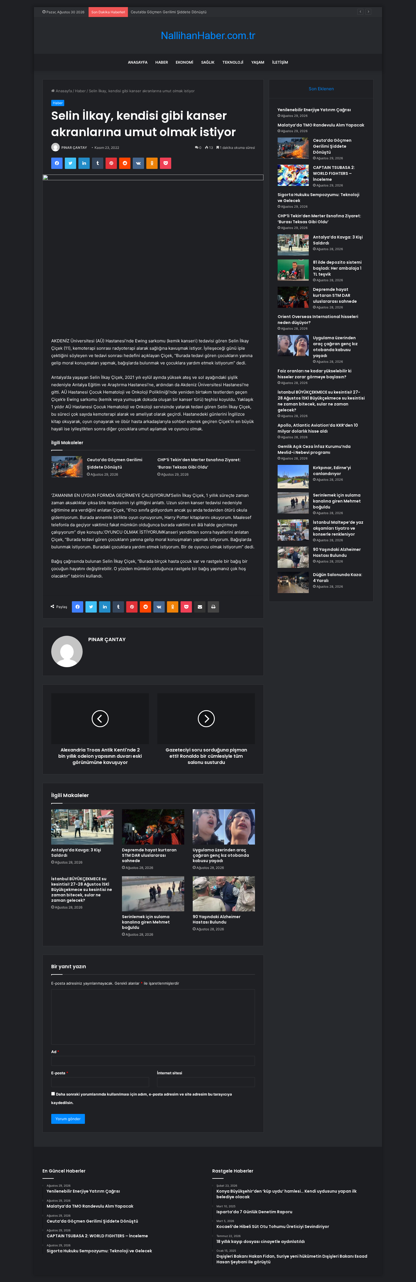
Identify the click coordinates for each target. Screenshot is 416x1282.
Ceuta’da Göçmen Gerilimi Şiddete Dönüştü (169, 12)
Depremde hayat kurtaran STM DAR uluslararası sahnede (149, 855)
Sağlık (208, 62)
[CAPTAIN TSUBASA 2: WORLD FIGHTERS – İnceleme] (293, 175)
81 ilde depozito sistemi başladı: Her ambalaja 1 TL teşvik (337, 268)
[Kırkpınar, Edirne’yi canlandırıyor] (293, 476)
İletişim (280, 62)
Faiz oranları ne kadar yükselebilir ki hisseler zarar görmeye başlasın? (314, 374)
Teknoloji (232, 62)
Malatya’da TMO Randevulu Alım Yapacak (321, 125)
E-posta (59, 1073)
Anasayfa (137, 62)
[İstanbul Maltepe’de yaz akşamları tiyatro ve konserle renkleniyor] (293, 530)
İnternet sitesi (169, 1073)
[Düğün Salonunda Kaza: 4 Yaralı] (293, 582)
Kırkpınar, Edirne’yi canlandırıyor (332, 470)
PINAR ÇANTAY (74, 147)
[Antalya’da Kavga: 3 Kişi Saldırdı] (82, 826)
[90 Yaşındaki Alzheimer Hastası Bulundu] (224, 893)
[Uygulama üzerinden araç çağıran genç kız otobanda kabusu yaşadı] (224, 826)
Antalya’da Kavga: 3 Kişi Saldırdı (76, 852)
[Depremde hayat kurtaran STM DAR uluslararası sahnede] (153, 826)
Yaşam (257, 62)
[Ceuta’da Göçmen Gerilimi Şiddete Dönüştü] (67, 466)
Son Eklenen (321, 88)
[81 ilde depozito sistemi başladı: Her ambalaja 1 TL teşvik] (293, 270)
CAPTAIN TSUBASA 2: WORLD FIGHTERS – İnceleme (334, 173)
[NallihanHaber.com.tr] (208, 35)
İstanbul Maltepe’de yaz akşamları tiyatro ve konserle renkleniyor (338, 528)
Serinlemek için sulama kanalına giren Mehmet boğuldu (146, 922)
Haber (161, 62)
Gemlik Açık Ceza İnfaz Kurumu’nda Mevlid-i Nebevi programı (314, 449)
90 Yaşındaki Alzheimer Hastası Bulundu (217, 919)
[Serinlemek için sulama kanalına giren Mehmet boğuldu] (153, 893)
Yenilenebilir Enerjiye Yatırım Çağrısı (314, 110)
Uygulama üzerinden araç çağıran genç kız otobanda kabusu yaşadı (221, 855)
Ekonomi (184, 62)
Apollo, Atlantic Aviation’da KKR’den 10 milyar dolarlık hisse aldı (318, 428)
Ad (55, 1051)
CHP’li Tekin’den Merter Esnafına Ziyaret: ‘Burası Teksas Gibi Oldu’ (319, 219)
